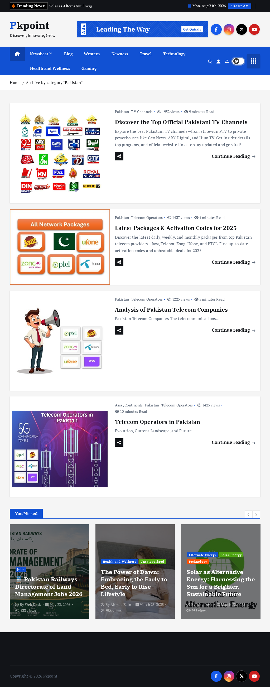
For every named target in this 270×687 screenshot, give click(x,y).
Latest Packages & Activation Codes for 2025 (176, 228)
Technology (174, 53)
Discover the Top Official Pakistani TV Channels (181, 122)
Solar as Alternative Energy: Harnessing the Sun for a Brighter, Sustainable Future (220, 583)
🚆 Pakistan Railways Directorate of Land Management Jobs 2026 (49, 586)
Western (92, 53)
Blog (68, 53)
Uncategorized (152, 561)
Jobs (20, 569)
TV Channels (141, 111)
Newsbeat (39, 53)
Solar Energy (231, 555)
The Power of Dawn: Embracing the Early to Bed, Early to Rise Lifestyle (134, 583)
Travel (146, 53)
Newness (120, 53)
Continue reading (232, 156)
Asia (118, 405)
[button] (249, 514)
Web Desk (33, 604)
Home (15, 82)
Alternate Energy (202, 555)
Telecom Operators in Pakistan (157, 421)
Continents (133, 405)
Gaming (89, 68)
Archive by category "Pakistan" (54, 82)
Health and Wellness (50, 68)
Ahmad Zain (120, 604)
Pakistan (122, 111)
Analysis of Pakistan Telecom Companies (171, 309)
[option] (49, 571)
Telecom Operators (147, 217)
